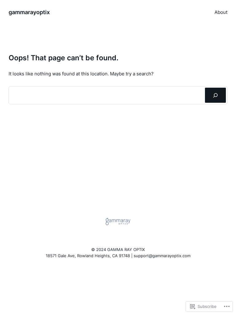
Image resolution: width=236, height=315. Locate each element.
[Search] (215, 95)
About (220, 12)
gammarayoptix (29, 12)
